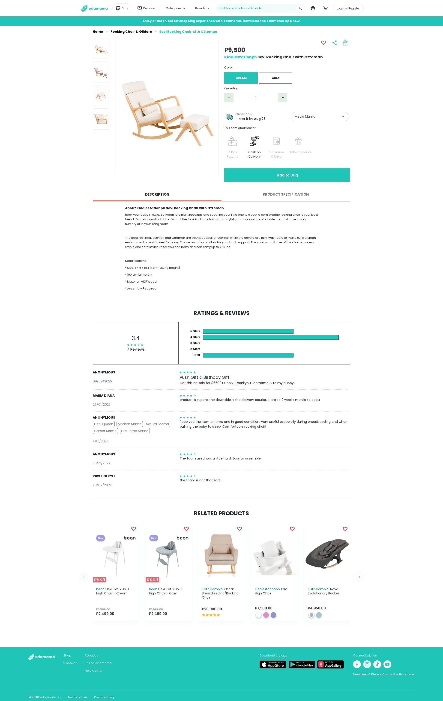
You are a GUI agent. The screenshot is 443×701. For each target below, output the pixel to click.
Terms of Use (77, 697)
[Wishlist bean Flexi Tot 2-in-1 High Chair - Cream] (133, 528)
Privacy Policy (104, 697)
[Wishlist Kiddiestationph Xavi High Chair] (292, 528)
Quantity (231, 88)
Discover (70, 663)
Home (98, 31)
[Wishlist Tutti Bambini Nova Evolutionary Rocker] (345, 528)
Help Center (94, 670)
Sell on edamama (98, 663)
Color (228, 67)
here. (411, 674)
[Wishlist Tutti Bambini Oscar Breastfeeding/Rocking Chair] (239, 528)
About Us (91, 655)
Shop (67, 655)
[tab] (157, 194)
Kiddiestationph (240, 57)
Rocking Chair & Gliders (131, 31)
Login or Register (348, 8)
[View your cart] (325, 8)
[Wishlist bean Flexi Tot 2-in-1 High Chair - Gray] (186, 528)
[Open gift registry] (312, 8)
